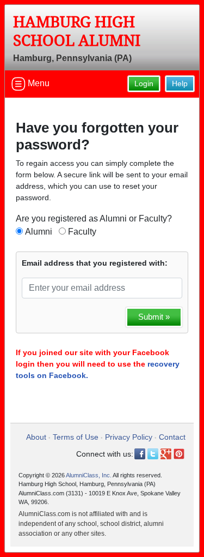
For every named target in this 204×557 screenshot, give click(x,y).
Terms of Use (75, 437)
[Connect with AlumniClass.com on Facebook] (139, 453)
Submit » (154, 316)
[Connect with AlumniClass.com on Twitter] (152, 453)
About (36, 437)
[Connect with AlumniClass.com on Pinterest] (179, 453)
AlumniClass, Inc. (89, 475)
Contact (172, 437)
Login (143, 83)
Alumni (38, 231)
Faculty (82, 231)
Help (180, 83)
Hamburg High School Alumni (76, 31)
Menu (38, 83)
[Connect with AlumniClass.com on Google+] (165, 453)
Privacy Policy (128, 437)
